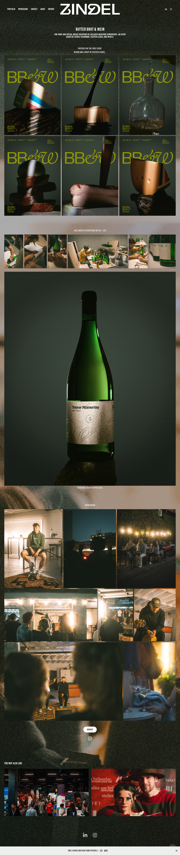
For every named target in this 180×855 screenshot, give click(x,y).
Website (90, 729)
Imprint (51, 9)
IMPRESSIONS (23, 9)
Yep (101, 850)
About (42, 9)
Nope (106, 850)
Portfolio (11, 9)
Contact (34, 9)
